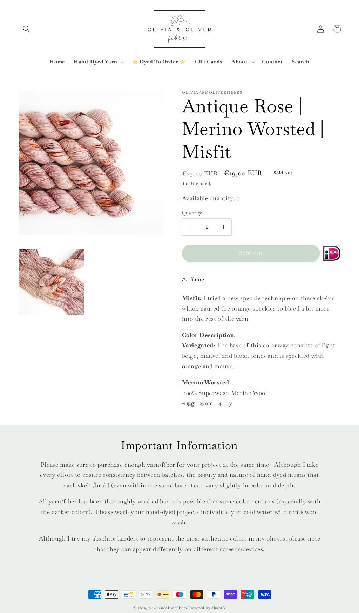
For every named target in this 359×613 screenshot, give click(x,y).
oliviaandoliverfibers (168, 608)
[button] (27, 29)
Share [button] (197, 279)
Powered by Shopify (207, 608)
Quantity (192, 212)
